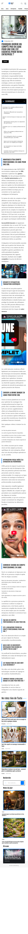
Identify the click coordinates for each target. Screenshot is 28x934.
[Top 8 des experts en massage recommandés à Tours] (14, 734)
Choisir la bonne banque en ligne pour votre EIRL (14, 117)
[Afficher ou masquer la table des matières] (20, 101)
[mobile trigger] (3, 3)
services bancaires (22, 69)
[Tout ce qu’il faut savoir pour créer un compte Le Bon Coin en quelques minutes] (14, 709)
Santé (3, 811)
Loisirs (3, 748)
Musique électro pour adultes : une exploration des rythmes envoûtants (13, 858)
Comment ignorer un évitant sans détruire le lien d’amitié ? (13, 814)
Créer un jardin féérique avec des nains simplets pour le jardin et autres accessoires (13, 842)
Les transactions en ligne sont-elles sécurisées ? (13, 146)
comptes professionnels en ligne (10, 169)
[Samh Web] (11, 3)
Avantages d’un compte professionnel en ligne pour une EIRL (13, 107)
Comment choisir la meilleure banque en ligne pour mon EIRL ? (14, 151)
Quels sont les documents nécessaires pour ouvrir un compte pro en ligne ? (13, 141)
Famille (3, 773)
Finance (5, 61)
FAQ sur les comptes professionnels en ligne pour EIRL (13, 132)
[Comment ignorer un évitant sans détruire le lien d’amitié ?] (14, 800)
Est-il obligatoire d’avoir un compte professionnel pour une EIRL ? (13, 137)
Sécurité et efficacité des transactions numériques (13, 112)
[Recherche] (22, 3)
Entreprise (4, 723)
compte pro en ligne (5, 80)
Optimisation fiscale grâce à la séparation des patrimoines (14, 122)
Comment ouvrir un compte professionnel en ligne (14, 127)
